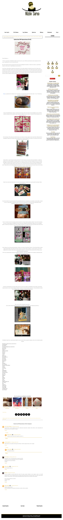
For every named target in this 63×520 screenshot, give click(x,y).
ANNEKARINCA (8, 442)
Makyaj (41, 32)
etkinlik (18, 36)
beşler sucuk (9, 36)
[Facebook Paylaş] (16, 414)
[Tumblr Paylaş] (26, 414)
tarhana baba (40, 36)
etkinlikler (21, 36)
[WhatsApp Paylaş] (29, 414)
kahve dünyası (28, 36)
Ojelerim (34, 32)
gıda (22, 36)
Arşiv (57, 32)
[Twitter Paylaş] (18, 414)
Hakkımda (49, 32)
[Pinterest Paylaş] (21, 414)
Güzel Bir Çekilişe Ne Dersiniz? (53, 89)
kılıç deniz (32, 36)
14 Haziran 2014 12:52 (14, 466)
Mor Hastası (7, 456)
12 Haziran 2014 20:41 (15, 426)
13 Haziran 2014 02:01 (17, 434)
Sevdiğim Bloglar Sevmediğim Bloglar (53, 83)
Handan (6, 472)
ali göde (7, 36)
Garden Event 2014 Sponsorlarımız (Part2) (22, 39)
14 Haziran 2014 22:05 (11, 472)
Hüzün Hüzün (9, 434)
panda (34, 36)
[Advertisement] (31, 24)
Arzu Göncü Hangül (8, 426)
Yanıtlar (7, 432)
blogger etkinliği (15, 36)
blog (12, 36)
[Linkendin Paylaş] (24, 414)
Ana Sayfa (7, 32)
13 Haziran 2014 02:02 (17, 449)
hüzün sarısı (25, 36)
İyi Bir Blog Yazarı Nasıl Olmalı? (53, 95)
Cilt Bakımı (15, 32)
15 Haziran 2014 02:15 (14, 485)
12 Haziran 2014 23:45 (14, 442)
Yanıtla (6, 430)
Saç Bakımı (25, 32)
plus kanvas (36, 36)
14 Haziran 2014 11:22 (12, 456)
